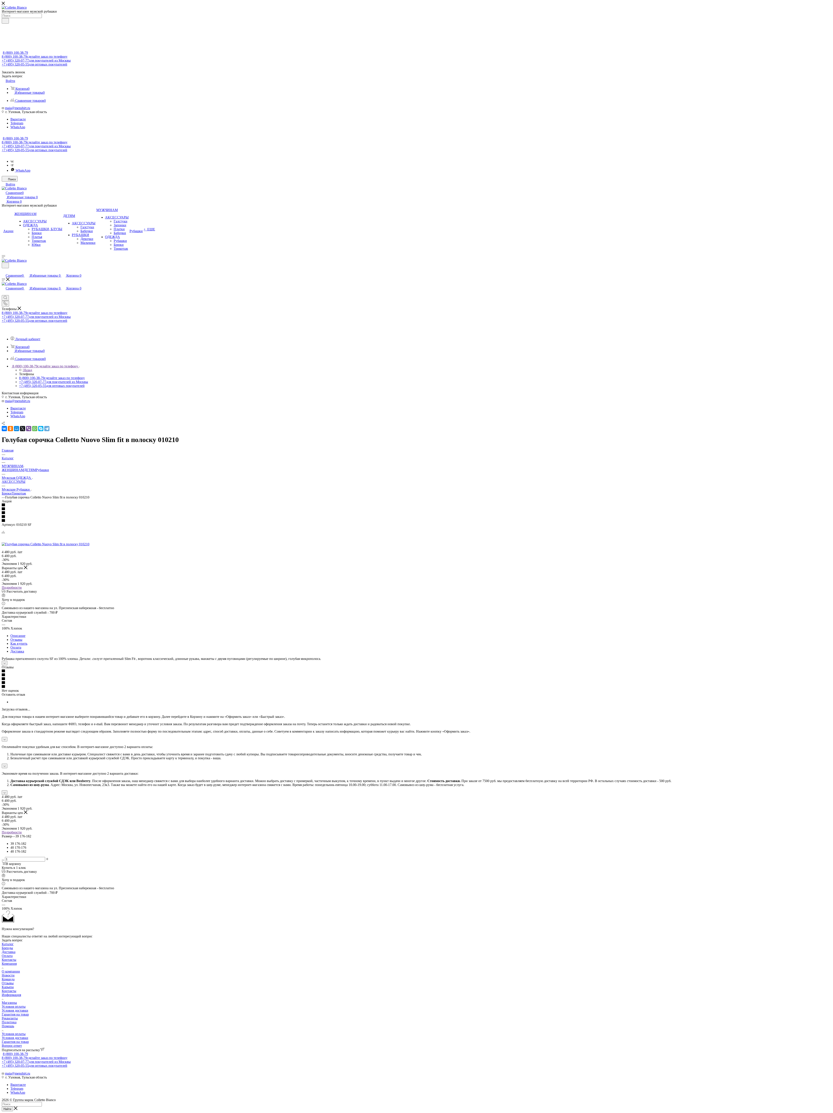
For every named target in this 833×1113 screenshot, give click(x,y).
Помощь (8, 1026)
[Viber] (28, 428)
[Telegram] (11, 165)
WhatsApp (17, 127)
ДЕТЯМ (30, 470)
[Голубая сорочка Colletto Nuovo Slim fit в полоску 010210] (45, 544)
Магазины (9, 1002)
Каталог (8, 944)
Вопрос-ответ (12, 1045)
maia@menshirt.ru (17, 108)
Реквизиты (10, 1018)
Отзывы (16, 639)
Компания (9, 963)
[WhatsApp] (34, 428)
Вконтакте (18, 119)
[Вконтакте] (12, 161)
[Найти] (5, 21)
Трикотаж (19, 493)
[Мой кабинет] (4, 271)
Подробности (12, 587)
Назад (27, 370)
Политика (9, 1022)
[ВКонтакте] (4, 428)
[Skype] (40, 428)
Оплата (15, 647)
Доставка (17, 651)
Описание (17, 636)
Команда (8, 979)
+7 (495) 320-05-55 (34, 64)
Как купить (18, 643)
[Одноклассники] (10, 428)
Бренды (7, 948)
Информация (11, 995)
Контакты (9, 960)
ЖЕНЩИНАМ (13, 470)
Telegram (16, 123)
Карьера (8, 987)
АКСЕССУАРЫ (13, 481)
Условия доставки (15, 1010)
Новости (8, 975)
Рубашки (42, 470)
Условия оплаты (14, 1006)
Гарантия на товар (15, 1014)
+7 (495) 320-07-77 (36, 60)
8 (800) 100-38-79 (15, 52)
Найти (7, 1109)
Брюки (7, 493)
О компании (11, 971)
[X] (22, 428)
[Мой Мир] (16, 428)
